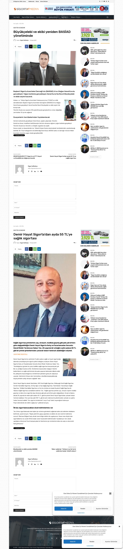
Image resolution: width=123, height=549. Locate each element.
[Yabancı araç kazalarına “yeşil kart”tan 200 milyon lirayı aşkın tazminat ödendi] (84, 116)
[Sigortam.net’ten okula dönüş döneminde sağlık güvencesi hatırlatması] (84, 83)
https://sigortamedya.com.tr (34, 168)
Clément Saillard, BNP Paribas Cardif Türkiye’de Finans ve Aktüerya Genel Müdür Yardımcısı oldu (98, 95)
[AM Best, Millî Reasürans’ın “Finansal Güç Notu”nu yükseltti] (84, 149)
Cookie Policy (90, 545)
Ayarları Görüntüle (111, 541)
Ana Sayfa (15, 23)
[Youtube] (104, 1)
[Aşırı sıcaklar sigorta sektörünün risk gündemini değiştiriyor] (84, 127)
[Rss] (108, 1)
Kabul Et (72, 541)
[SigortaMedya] (14, 40)
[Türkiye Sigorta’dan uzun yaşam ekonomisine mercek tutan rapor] (84, 61)
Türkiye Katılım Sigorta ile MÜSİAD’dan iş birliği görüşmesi (99, 106)
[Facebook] (102, 1)
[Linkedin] (39, 46)
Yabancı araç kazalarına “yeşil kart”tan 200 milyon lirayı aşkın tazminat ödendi (99, 117)
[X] (31, 46)
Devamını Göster (94, 157)
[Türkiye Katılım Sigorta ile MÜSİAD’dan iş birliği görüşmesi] (84, 105)
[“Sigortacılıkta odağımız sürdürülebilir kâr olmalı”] (84, 72)
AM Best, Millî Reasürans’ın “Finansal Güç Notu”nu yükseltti (99, 149)
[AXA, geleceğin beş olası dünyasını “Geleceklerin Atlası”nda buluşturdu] (84, 50)
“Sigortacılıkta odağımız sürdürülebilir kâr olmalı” (98, 73)
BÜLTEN (22, 23)
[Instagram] (106, 1)
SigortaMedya (24, 40)
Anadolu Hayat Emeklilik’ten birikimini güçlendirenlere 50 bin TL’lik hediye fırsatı (99, 138)
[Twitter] (100, 1)
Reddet (92, 541)
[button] (119, 526)
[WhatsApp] (35, 46)
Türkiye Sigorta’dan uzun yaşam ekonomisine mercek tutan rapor (99, 62)
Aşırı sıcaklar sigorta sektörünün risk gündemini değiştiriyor (99, 127)
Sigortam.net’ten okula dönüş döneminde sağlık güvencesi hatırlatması (98, 84)
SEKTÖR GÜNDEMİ (19, 27)
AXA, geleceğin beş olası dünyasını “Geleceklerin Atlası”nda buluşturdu (98, 51)
